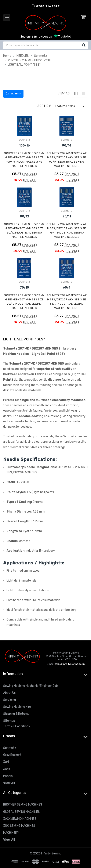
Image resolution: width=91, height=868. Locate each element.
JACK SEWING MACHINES (19, 819)
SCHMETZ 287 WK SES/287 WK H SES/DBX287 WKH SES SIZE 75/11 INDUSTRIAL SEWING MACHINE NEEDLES (67, 230)
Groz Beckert (12, 755)
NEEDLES (23, 56)
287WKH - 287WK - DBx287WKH (29, 60)
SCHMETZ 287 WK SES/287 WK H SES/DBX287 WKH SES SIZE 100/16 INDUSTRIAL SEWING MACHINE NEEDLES (24, 159)
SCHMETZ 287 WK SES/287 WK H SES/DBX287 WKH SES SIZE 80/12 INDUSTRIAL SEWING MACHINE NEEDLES (24, 230)
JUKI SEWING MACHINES (19, 826)
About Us (9, 693)
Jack (6, 769)
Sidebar (15, 93)
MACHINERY (11, 833)
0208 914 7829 (47, 6)
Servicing (9, 700)
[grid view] (76, 94)
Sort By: (44, 106)
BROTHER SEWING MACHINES (22, 804)
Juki (6, 762)
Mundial (8, 776)
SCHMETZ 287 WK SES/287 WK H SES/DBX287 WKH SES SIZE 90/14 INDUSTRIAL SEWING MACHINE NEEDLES (67, 159)
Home (7, 56)
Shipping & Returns (16, 714)
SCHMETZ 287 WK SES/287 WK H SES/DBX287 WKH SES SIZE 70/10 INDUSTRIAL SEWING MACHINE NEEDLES (24, 302)
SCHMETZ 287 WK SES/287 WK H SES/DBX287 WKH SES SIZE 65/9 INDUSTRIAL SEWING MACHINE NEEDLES (67, 302)
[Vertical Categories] (6, 17)
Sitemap (9, 721)
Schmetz (40, 56)
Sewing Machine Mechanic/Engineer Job (30, 686)
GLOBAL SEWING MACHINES (21, 812)
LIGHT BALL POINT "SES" (24, 64)
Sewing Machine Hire (17, 707)
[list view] (84, 94)
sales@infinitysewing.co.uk (70, 664)
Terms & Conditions (16, 726)
